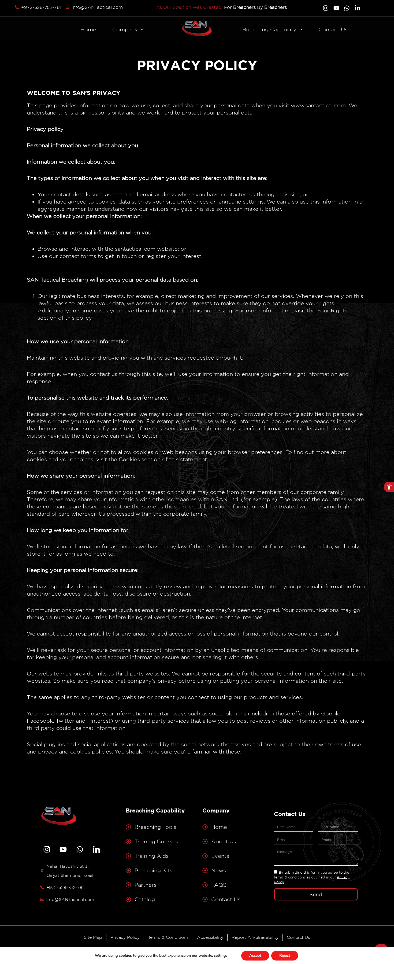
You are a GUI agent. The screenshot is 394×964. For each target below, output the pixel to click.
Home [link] (88, 29)
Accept (255, 955)
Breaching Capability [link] (269, 29)
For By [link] (255, 7)
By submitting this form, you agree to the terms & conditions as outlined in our (312, 877)
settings (221, 955)
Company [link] (125, 29)
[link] (389, 487)
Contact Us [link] (333, 29)
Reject (284, 955)
